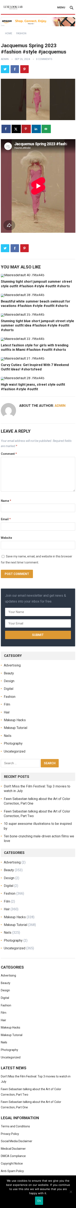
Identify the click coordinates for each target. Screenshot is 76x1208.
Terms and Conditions (15, 1126)
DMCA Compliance (13, 1156)
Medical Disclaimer (13, 1148)
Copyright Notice (12, 1163)
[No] (71, 1192)
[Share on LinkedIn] (36, 129)
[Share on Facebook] (6, 129)
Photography (13, 743)
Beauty (9, 673)
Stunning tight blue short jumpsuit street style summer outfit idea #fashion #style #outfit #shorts (37, 325)
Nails (7, 736)
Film (7, 704)
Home (8, 33)
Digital (8, 689)
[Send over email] (46, 129)
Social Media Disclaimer (16, 1141)
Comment (9, 453)
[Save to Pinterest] (26, 129)
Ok (39, 1200)
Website (6, 537)
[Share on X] (16, 129)
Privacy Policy (10, 1134)
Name (6, 500)
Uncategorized (14, 751)
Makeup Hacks (15, 720)
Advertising (12, 665)
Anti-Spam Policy (12, 1171)
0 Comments (44, 59)
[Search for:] (21, 763)
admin (5, 59)
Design (9, 681)
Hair (7, 712)
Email (6, 519)
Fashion (21, 33)
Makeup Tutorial (15, 728)
